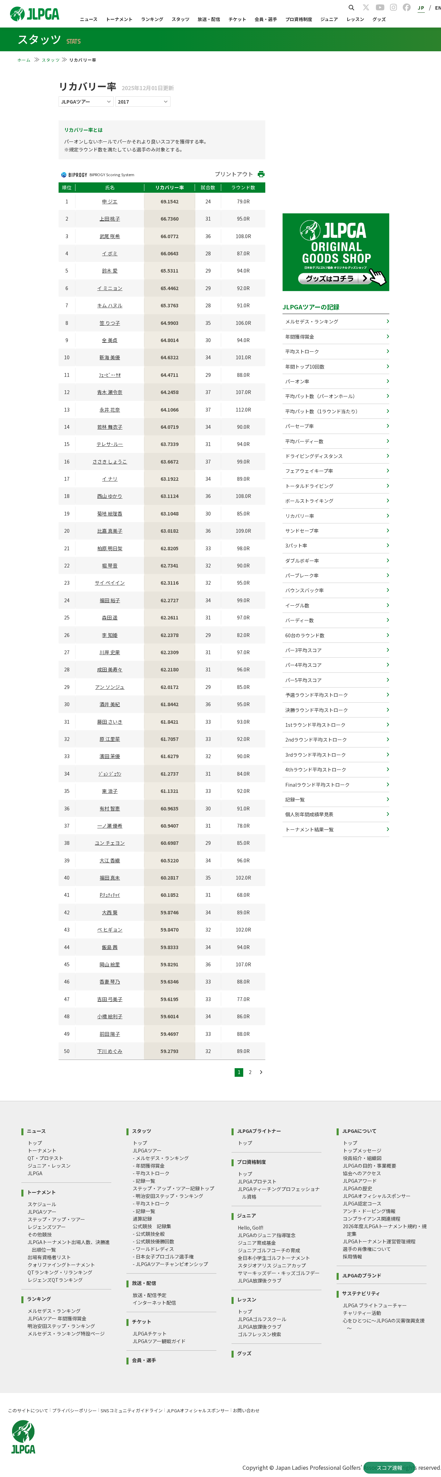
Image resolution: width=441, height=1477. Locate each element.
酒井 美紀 (110, 704)
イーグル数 (296, 605)
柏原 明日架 (109, 548)
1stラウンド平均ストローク (315, 724)
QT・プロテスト (45, 1158)
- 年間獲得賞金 (149, 1165)
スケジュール (42, 1204)
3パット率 (295, 545)
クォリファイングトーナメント (61, 1264)
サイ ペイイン (110, 582)
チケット (237, 19)
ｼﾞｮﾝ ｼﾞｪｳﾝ (110, 773)
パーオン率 (296, 381)
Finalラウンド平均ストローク (317, 784)
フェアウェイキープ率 (308, 470)
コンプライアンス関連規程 (371, 1218)
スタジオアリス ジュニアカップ (272, 1265)
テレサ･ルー (109, 443)
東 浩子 (109, 790)
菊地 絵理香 (109, 513)
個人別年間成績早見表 (309, 814)
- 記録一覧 (144, 1180)
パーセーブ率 (299, 426)
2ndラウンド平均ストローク (315, 739)
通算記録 (142, 1218)
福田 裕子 (110, 600)
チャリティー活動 (362, 1312)
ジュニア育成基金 (257, 1242)
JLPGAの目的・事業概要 (369, 1165)
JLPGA (35, 1173)
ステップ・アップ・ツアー (56, 1219)
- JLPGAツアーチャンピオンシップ (170, 1264)
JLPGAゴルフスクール (262, 1319)
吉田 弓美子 (109, 999)
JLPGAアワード (360, 1180)
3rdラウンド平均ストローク (315, 754)
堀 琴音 (109, 565)
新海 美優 (110, 357)
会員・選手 (266, 19)
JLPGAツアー (42, 1211)
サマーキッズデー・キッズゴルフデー (279, 1272)
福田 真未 (110, 877)
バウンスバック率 (304, 590)
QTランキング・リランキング (60, 1272)
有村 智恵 (110, 808)
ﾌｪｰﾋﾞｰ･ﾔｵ (110, 374)
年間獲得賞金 (299, 336)
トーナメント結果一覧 (309, 829)
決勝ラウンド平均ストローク (316, 709)
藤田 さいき (109, 721)
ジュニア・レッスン (49, 1165)
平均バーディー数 (304, 441)
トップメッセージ (362, 1150)
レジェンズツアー (47, 1226)
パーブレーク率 (301, 575)
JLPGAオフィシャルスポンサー (377, 1195)
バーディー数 (299, 620)
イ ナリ (109, 478)
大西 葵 (109, 912)
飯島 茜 (109, 947)
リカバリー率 (299, 515)
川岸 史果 (110, 652)
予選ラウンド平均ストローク (316, 694)
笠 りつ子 (110, 322)
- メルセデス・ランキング (161, 1158)
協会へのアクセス (362, 1173)
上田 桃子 (110, 218)
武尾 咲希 (110, 236)
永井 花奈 (110, 409)
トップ (35, 1142)
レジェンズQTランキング (55, 1279)
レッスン (355, 19)
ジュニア (329, 19)
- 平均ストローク (151, 1173)
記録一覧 (294, 799)
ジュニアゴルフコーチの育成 (269, 1250)
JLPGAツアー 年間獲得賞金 (57, 1318)
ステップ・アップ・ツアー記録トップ (173, 1188)
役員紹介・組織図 (362, 1158)
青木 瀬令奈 (109, 392)
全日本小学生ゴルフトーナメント (274, 1257)
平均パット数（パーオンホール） (321, 396)
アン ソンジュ (109, 686)
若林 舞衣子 (109, 426)
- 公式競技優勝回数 (153, 1241)
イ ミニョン (109, 288)
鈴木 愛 (109, 270)
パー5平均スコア (303, 680)
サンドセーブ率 (301, 530)
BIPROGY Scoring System (112, 174)
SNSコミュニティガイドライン (132, 1410)
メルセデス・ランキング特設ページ (66, 1333)
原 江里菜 (110, 738)
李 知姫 (109, 634)
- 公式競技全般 (149, 1233)
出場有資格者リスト (49, 1257)
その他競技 (40, 1234)
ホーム (24, 60)
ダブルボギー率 (301, 560)
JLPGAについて (359, 1130)
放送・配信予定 (149, 1295)
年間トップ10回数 (304, 366)
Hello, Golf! (250, 1227)
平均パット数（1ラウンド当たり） (322, 411)
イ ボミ (109, 253)
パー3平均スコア (303, 650)
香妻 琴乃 (110, 981)
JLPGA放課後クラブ (259, 1280)
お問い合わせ (246, 1410)
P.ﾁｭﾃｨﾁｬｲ (110, 894)
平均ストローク (301, 351)
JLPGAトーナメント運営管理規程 (379, 1241)
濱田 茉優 (110, 756)
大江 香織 (110, 860)
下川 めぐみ (109, 1051)
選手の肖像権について (367, 1248)
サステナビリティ (361, 1293)
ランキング (152, 19)
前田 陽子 (110, 1033)
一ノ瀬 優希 (109, 825)
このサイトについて (28, 1410)
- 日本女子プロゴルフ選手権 (163, 1256)
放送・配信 (209, 19)
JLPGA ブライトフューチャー (375, 1305)
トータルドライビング (309, 485)
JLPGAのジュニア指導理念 (267, 1235)
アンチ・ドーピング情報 (369, 1211)
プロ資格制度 (298, 19)
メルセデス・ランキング (311, 321)
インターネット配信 (154, 1302)
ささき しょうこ (109, 461)
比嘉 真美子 (109, 530)
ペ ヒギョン (109, 929)
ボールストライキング (309, 500)
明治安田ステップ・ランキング (61, 1325)
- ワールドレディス (153, 1248)
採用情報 (352, 1256)
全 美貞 (109, 340)
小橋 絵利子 (109, 1016)
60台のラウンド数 (304, 635)
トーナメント (119, 19)
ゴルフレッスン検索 (259, 1334)
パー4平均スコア (303, 664)
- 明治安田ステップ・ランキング (168, 1195)
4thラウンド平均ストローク (315, 769)
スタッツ (180, 19)
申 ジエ (109, 201)
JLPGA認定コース (362, 1203)
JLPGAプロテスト (257, 1181)
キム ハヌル (109, 305)
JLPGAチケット (150, 1333)
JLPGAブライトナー (259, 1130)
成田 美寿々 (109, 669)
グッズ (379, 19)
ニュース (89, 19)
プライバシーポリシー (74, 1410)
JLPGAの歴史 (357, 1188)
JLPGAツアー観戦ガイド (159, 1341)
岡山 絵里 (110, 964)
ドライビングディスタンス (313, 456)
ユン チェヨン (110, 842)
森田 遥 (109, 617)
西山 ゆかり (109, 495)
